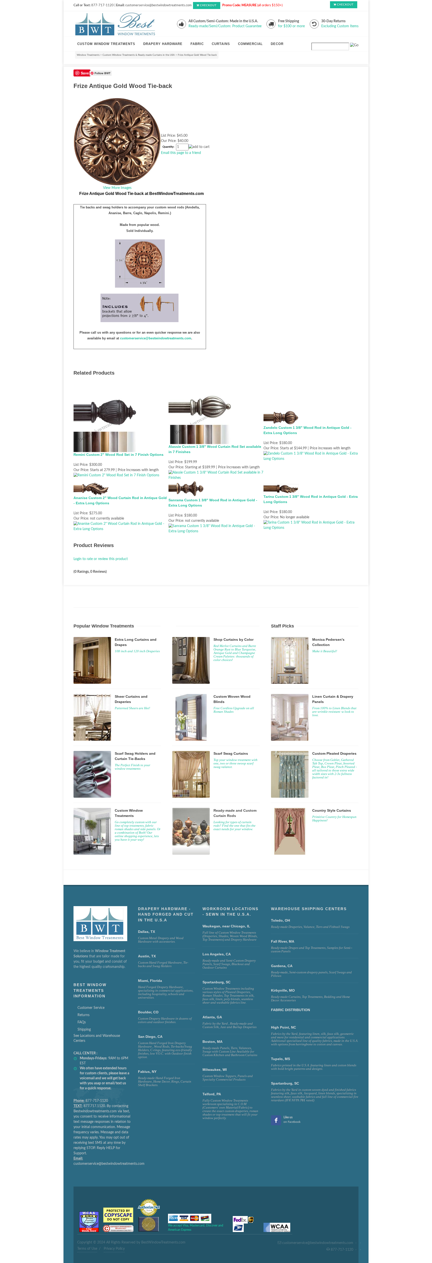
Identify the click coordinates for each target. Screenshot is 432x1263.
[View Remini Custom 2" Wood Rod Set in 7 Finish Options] (116, 475)
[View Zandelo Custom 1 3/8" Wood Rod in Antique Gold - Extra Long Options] (311, 456)
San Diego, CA (150, 1037)
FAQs (82, 1022)
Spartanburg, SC (285, 1083)
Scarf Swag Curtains (231, 753)
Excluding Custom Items (339, 26)
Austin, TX (147, 956)
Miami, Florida (150, 981)
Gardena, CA (281, 966)
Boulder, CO (148, 1012)
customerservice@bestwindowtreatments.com (155, 338)
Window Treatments (88, 55)
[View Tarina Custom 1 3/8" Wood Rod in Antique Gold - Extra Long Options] (311, 525)
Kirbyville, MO (283, 990)
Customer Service (91, 1008)
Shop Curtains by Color (234, 639)
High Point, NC (283, 1027)
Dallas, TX (146, 932)
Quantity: (168, 147)
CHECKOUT (208, 5)
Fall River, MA (282, 941)
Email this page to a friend (181, 153)
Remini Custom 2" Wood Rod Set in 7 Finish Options (119, 455)
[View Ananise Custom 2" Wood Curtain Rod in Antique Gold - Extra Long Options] (121, 526)
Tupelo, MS (280, 1059)
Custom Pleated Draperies (334, 753)
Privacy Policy (114, 1249)
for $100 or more (291, 26)
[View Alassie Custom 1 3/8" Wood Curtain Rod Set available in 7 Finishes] (216, 475)
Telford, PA (211, 1094)
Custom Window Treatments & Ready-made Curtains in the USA (138, 55)
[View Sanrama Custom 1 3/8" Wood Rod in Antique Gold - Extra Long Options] (216, 528)
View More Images (117, 188)
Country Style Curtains (331, 810)
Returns (84, 1015)
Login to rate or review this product (101, 559)
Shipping (84, 1029)
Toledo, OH (280, 920)
